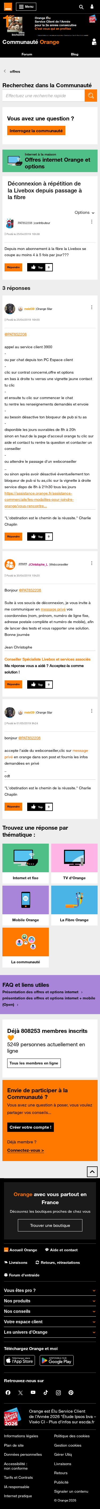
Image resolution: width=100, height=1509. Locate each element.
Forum (27, 54)
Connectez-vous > (25, 1150)
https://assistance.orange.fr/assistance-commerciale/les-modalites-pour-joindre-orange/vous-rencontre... (39, 500)
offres (15, 71)
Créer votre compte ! (30, 1127)
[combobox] (43, 95)
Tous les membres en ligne (34, 1063)
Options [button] (82, 212)
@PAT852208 (16, 334)
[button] (91, 221)
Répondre (13, 267)
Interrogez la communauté (36, 130)
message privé (53, 609)
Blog (74, 54)
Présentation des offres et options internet (40, 991)
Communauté (30, 41)
